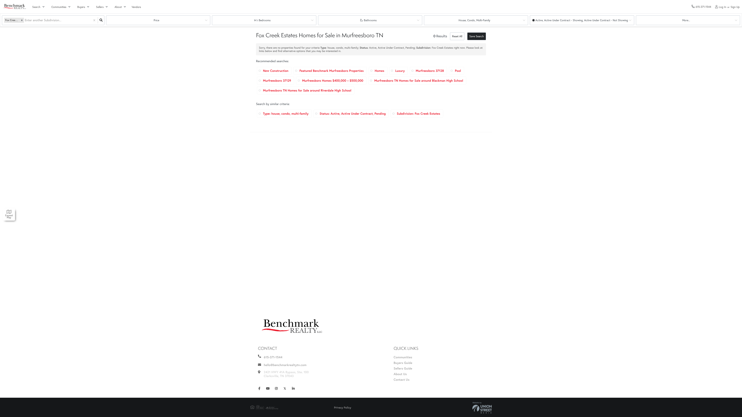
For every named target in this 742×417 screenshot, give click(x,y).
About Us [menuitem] (400, 374)
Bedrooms (265, 20)
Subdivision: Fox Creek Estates (418, 114)
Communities (58, 7)
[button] (22, 20)
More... (686, 20)
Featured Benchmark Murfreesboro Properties (332, 71)
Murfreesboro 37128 (430, 71)
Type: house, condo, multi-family (286, 114)
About (118, 7)
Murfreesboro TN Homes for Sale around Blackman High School (418, 81)
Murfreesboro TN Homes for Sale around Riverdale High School (307, 90)
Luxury (400, 71)
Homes (379, 71)
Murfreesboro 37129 (277, 81)
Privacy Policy (342, 407)
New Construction (275, 71)
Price (156, 20)
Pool (458, 71)
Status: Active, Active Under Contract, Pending (353, 114)
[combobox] (25, 20)
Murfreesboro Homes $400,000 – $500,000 (332, 81)
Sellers (100, 7)
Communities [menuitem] (403, 357)
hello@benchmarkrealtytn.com (285, 365)
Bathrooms (370, 20)
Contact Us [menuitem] (401, 380)
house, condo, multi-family (474, 20)
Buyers (81, 7)
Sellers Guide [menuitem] (403, 368)
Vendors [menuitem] (136, 7)
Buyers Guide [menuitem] (403, 363)
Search (36, 7)
